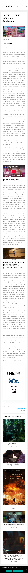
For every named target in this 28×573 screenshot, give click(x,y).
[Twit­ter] (13, 390)
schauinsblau (11, 6)
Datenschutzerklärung (17, 571)
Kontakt (14, 386)
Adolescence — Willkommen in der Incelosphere (14, 525)
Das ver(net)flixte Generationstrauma (14, 444)
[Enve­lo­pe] (15, 392)
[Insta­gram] (13, 392)
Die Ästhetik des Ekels (14, 464)
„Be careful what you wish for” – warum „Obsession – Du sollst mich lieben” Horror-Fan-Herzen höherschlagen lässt (14, 557)
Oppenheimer (14, 507)
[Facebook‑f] (15, 390)
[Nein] (26, 569)
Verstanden (8, 571)
